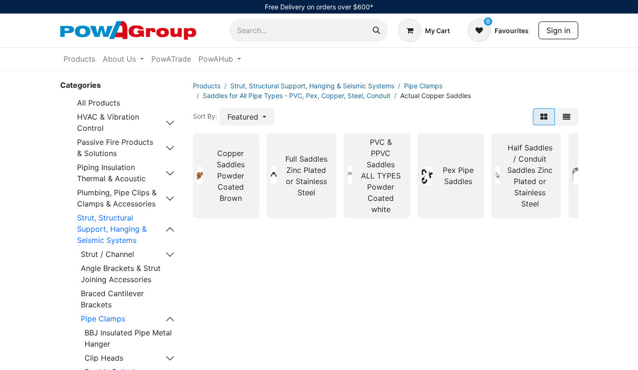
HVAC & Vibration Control (108, 122)
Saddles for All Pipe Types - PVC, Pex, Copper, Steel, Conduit (296, 96)
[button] (247, 117)
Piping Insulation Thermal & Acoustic (111, 173)
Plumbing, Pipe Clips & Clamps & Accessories (116, 198)
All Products (98, 102)
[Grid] (543, 117)
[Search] (376, 30)
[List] (566, 117)
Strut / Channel (107, 254)
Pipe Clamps (103, 318)
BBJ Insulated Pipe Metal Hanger (128, 338)
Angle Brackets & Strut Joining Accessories (121, 273)
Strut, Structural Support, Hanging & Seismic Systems (112, 229)
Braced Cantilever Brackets (112, 299)
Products (206, 86)
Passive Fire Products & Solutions (115, 147)
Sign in (558, 30)
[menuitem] (79, 59)
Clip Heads (104, 358)
